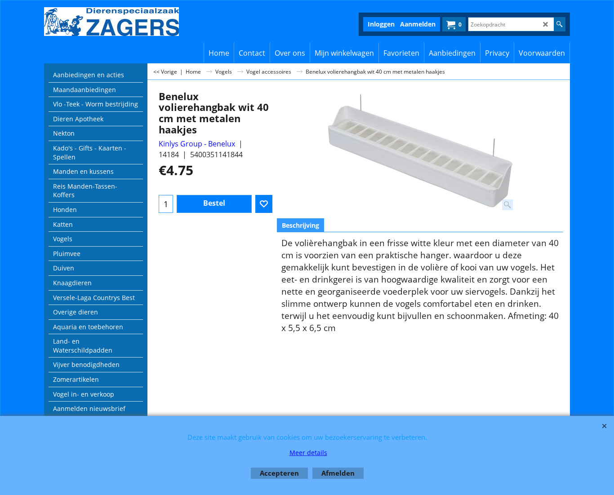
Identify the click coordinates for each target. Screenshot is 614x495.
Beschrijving (300, 225)
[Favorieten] (263, 203)
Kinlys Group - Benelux (197, 144)
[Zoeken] (559, 24)
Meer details (308, 452)
